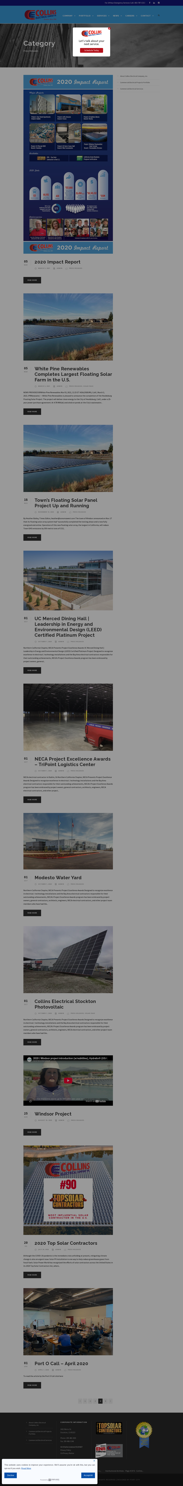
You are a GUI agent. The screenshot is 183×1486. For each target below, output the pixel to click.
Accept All (88, 1475)
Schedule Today (91, 50)
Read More (26, 1468)
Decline (10, 1475)
